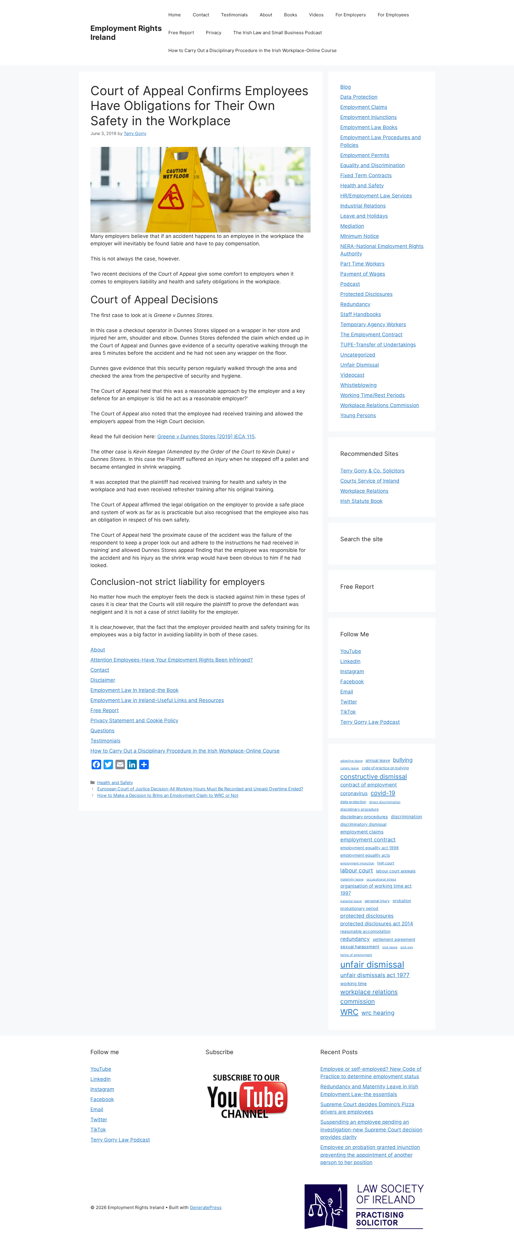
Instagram (352, 671)
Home (174, 15)
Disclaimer (102, 680)
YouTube (350, 651)
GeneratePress (206, 1207)
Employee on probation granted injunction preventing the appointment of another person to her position (370, 1154)
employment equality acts (365, 855)
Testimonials (234, 15)
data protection (353, 802)
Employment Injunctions (368, 117)
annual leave (378, 760)
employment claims (361, 832)
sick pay (406, 947)
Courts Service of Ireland (369, 481)
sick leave (389, 947)
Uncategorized (357, 355)
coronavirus (354, 793)
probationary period (359, 908)
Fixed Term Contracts (366, 175)
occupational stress (381, 879)
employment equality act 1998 (369, 847)
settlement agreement (394, 939)
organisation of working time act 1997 (376, 889)
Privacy (213, 32)
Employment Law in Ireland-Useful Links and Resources (157, 700)
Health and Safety (115, 782)
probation (402, 900)
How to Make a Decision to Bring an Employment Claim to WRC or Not (167, 795)
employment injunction (357, 863)
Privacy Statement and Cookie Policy (134, 720)
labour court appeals (396, 871)
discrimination (406, 817)
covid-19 (383, 793)
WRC (349, 1012)
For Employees (393, 15)
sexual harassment (359, 946)
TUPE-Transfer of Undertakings (378, 345)
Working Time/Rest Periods (372, 395)
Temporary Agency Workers (373, 324)
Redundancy (355, 304)
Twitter (348, 702)
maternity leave (351, 879)
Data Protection (358, 97)
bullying (403, 759)
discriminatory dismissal (363, 824)
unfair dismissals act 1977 (375, 975)
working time (353, 983)
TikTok (348, 712)
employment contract (368, 839)
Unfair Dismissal (359, 365)
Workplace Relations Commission (379, 405)
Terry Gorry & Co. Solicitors (372, 471)
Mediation (352, 226)
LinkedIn (350, 661)
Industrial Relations (363, 206)
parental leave (351, 901)
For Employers (351, 15)
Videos (316, 15)
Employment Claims (363, 107)
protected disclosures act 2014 (376, 924)
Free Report (181, 32)
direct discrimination (384, 802)
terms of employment (356, 955)
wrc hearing (377, 1012)
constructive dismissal (373, 776)
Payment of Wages (362, 274)
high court (385, 863)
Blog (345, 87)
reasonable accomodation (365, 931)
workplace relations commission (369, 996)
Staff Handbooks (360, 314)
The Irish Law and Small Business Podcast (277, 32)
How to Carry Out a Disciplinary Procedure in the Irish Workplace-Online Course (252, 50)
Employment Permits (364, 155)
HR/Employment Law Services (376, 196)
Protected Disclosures (366, 294)
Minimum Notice (359, 236)
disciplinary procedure (359, 809)
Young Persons (358, 415)
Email (346, 692)
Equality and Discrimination (372, 165)
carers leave (349, 768)
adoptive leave (351, 761)
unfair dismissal (372, 964)
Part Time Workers (362, 264)
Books (290, 15)
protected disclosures (367, 916)
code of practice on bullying (385, 768)
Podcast (350, 284)
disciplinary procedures (364, 817)
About (266, 15)
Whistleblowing (358, 385)
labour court (356, 870)
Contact (201, 15)
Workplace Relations (364, 491)
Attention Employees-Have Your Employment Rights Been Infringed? (171, 660)
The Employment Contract (371, 334)
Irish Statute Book (361, 501)
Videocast (352, 375)
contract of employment (368, 785)
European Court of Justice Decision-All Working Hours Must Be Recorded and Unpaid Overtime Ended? (200, 788)
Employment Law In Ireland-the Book (134, 690)
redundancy (355, 939)
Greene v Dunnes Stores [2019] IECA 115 (206, 436)
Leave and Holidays (364, 216)
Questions (102, 731)
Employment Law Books (368, 127)
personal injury (377, 901)
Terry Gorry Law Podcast (370, 722)
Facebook (352, 682)
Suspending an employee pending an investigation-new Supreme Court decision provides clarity (371, 1129)
